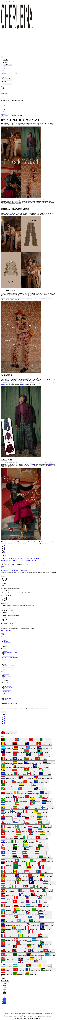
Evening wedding (7, 686)
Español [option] (9, 64)
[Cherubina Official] (1, 74)
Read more (3, 566)
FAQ (4, 639)
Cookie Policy (6, 700)
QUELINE (31, 382)
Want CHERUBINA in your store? (11, 657)
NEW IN (5, 77)
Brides (4, 653)
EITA (11, 214)
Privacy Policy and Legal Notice (10, 703)
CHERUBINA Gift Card (8, 656)
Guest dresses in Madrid (8, 667)
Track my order (6, 642)
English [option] (5, 64)
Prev (2, 114)
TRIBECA (51, 298)
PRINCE (51, 465)
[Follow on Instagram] (4, 719)
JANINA (6, 466)
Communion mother (7, 687)
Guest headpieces (7, 690)
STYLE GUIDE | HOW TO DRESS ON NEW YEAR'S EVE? (15, 570)
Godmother (5, 688)
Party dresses (6, 675)
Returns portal (6, 644)
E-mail (14, 710)
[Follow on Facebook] (4, 717)
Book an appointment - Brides (10, 652)
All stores (5, 664)
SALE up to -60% (7, 84)
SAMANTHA (30, 464)
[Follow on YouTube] (4, 723)
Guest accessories (7, 691)
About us (5, 651)
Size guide (5, 641)
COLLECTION (7, 78)
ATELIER (5, 82)
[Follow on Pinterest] (4, 721)
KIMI (20, 382)
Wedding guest (6, 685)
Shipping (5, 699)
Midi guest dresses (7, 676)
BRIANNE (11, 299)
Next (4, 114)
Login (3, 87)
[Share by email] (4, 111)
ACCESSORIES (7, 80)
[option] (7, 740)
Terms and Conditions (8, 702)
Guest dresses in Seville (8, 665)
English (5, 59)
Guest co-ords (6, 677)
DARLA (23, 384)
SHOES (5, 81)
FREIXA (40, 298)
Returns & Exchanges (8, 698)
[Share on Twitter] (4, 107)
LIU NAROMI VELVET (20, 298)
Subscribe (3, 712)
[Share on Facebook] (4, 105)
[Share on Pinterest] (4, 109)
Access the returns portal (6, 630)
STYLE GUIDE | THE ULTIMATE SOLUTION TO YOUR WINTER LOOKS (19, 560)
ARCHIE (49, 213)
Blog (4, 654)
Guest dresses (6, 674)
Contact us (32, 543)
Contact (5, 640)
